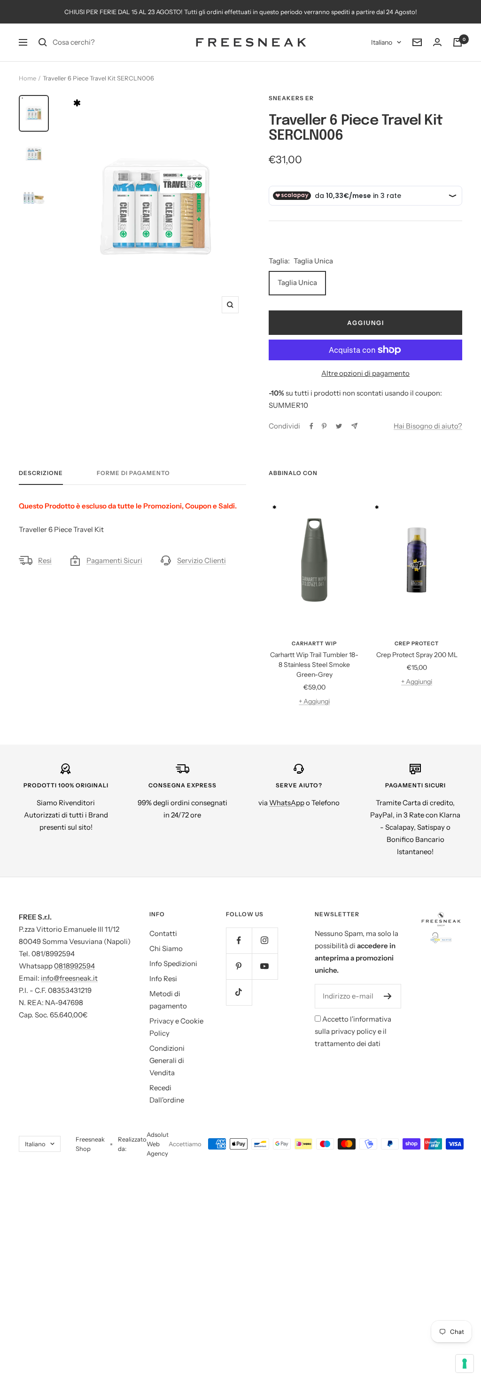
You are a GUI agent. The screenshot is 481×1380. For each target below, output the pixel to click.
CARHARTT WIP (314, 643)
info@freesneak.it (69, 978)
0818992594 (74, 965)
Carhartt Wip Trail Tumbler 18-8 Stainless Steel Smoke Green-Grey (314, 664)
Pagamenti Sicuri (114, 560)
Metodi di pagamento (168, 999)
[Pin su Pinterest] (324, 426)
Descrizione (41, 473)
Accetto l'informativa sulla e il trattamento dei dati (353, 1031)
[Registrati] (388, 996)
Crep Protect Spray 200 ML (417, 654)
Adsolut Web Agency (158, 1144)
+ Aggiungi (314, 701)
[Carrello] (457, 42)
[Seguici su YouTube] (265, 966)
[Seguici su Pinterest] (239, 966)
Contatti (163, 933)
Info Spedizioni (173, 963)
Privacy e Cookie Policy (176, 1027)
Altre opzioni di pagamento (365, 373)
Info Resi (163, 978)
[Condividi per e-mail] (354, 426)
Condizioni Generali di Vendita (167, 1060)
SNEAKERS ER (291, 98)
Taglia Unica (297, 282)
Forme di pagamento (133, 473)
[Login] (437, 42)
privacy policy (353, 1031)
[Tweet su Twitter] (339, 426)
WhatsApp (286, 802)
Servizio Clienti (201, 560)
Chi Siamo (166, 948)
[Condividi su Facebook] (311, 426)
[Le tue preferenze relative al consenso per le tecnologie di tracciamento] (464, 1363)
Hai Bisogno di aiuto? (428, 425)
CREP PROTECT (417, 643)
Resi (45, 560)
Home (27, 78)
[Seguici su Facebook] (239, 940)
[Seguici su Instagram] (265, 940)
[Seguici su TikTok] (239, 992)
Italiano (381, 42)
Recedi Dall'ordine (166, 1093)
